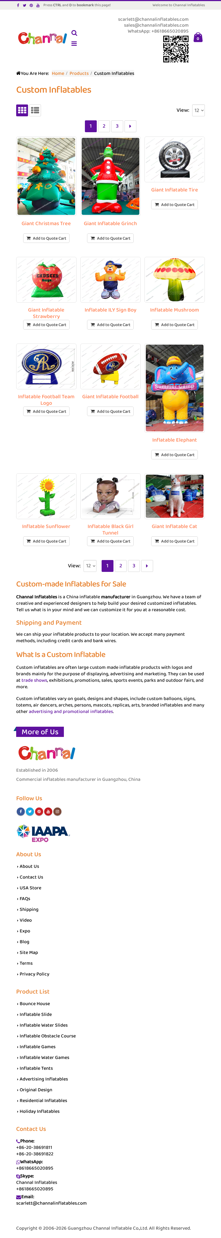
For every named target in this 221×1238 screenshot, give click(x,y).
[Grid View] (22, 110)
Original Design (36, 1090)
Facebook (21, 811)
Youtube (48, 811)
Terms (26, 963)
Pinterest (39, 811)
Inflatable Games (38, 1047)
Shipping (29, 909)
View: (183, 110)
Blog (24, 942)
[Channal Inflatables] (41, 39)
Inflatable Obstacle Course (48, 1036)
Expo (25, 931)
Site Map (29, 952)
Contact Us (31, 877)
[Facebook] (18, 5)
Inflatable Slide (36, 1014)
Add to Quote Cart (49, 238)
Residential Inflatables (43, 1100)
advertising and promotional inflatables (71, 711)
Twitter (30, 811)
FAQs (25, 898)
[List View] (35, 110)
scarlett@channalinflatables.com (51, 1203)
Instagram (57, 811)
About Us (29, 866)
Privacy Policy (34, 974)
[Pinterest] (31, 5)
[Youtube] (38, 5)
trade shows (34, 680)
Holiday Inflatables (40, 1111)
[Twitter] (25, 5)
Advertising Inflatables (44, 1079)
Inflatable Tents (36, 1068)
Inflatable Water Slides (44, 1025)
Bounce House (35, 1003)
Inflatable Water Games (44, 1057)
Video (26, 920)
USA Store (30, 888)
